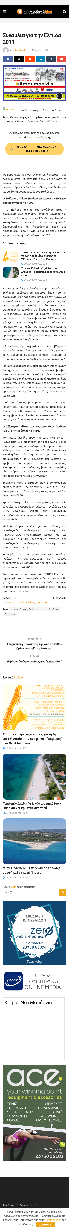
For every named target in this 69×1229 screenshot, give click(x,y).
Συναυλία (9, 614)
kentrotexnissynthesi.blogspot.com (25, 602)
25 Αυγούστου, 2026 (16, 877)
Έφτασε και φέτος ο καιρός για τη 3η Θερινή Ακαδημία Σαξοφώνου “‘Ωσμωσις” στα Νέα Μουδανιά (43, 255)
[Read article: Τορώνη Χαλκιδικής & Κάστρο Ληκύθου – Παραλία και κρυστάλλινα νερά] (11, 272)
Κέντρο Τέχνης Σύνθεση (25, 609)
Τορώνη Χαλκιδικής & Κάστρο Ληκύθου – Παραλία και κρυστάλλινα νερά (43, 272)
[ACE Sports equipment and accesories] (34, 1112)
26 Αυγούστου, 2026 (35, 263)
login (13, 887)
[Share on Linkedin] (41, 59)
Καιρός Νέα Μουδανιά (28, 1002)
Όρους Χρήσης (53, 1220)
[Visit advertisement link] (34, 83)
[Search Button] (64, 11)
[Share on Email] (61, 59)
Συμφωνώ (45, 1224)
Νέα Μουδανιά (51, 609)
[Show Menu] (4, 11)
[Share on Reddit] (30, 59)
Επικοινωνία (26, 1205)
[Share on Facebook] (8, 59)
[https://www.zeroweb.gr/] (34, 933)
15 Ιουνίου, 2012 (40, 50)
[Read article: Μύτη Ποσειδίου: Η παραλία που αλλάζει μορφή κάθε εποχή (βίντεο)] (34, 841)
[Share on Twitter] (19, 59)
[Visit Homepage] (34, 11)
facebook (20, 50)
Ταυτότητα (9, 1205)
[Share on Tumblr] (51, 59)
